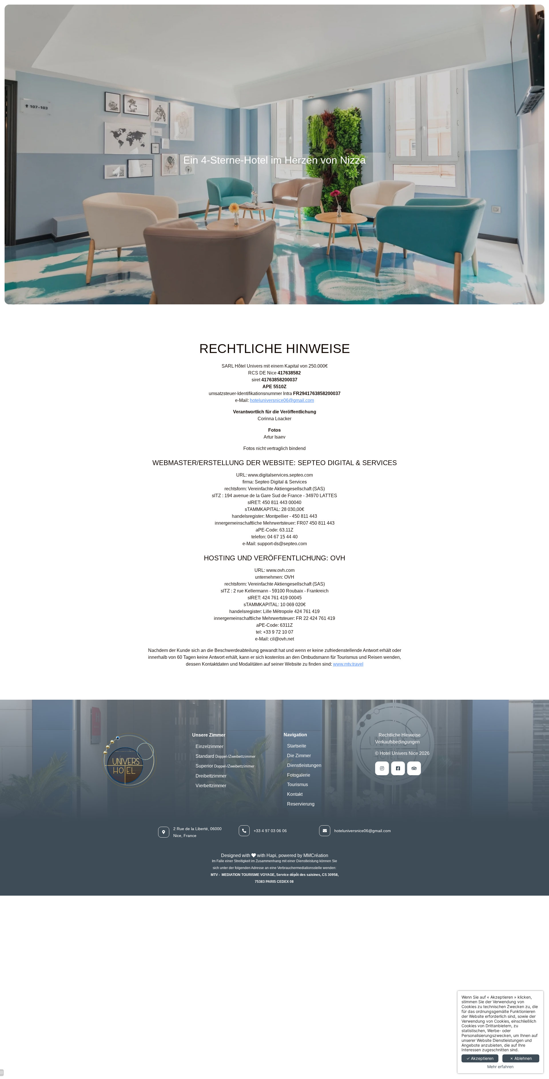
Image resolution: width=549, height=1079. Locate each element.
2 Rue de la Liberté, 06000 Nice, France (197, 832)
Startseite (296, 745)
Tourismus (297, 784)
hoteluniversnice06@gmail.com (282, 400)
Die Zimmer (299, 755)
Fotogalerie (298, 775)
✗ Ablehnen (521, 1058)
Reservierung (301, 804)
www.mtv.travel (348, 664)
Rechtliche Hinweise (400, 735)
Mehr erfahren (500, 1066)
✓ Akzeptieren (480, 1058)
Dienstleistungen (304, 765)
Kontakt (295, 794)
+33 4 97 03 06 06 (270, 830)
